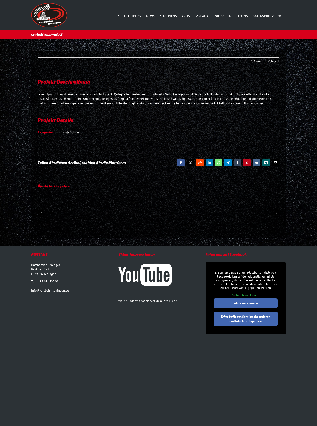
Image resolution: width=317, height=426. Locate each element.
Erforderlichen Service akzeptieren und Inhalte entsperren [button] (245, 318)
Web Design (71, 132)
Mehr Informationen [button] (245, 295)
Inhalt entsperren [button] (245, 303)
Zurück (258, 61)
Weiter (271, 61)
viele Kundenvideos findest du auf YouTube (147, 301)
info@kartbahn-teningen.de (50, 290)
